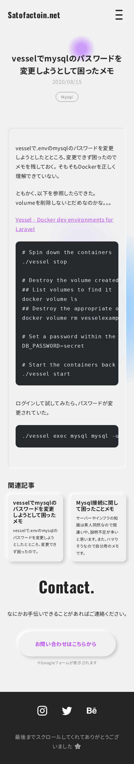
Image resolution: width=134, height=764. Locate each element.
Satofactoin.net (34, 14)
